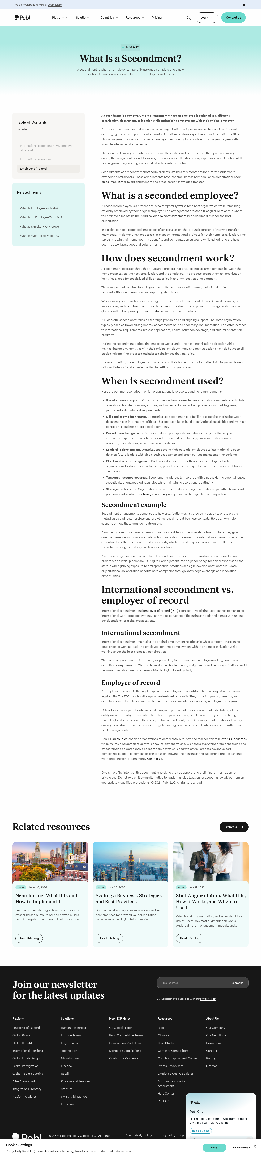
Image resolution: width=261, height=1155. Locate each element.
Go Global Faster (120, 1027)
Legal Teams (69, 1043)
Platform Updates (24, 1096)
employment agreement (169, 216)
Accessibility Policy (139, 1135)
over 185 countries (234, 739)
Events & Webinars (170, 1066)
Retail (65, 1073)
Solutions (82, 17)
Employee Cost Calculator (175, 1073)
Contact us (233, 17)
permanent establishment (154, 311)
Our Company (215, 1027)
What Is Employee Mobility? (39, 208)
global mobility (111, 182)
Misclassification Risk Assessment (172, 1083)
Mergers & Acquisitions (125, 1050)
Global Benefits (22, 1043)
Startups (66, 1089)
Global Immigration (25, 1066)
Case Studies (166, 1043)
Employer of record (33, 168)
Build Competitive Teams (126, 1035)
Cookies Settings (240, 1147)
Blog (161, 1027)
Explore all (231, 827)
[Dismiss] (244, 4)
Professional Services (75, 1081)
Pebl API (163, 1101)
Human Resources (73, 1027)
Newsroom (213, 1043)
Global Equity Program (27, 1058)
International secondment (37, 159)
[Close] (255, 1146)
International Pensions (27, 1050)
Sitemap (211, 1066)
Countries (107, 17)
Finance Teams (71, 1035)
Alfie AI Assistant (23, 1081)
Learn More (55, 5)
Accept (214, 1147)
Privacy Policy (208, 999)
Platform (58, 17)
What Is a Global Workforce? (39, 226)
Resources (133, 17)
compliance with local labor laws (147, 306)
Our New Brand (216, 1035)
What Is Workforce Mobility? (39, 236)
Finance (66, 1066)
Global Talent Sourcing (27, 1073)
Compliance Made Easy (125, 1043)
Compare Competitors (173, 1050)
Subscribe (237, 983)
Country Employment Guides (177, 1058)
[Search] (188, 17)
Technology (69, 1050)
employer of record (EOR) (160, 610)
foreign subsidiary (155, 494)
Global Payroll (21, 1035)
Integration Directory (26, 1089)
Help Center (166, 1093)
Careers (211, 1050)
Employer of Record (26, 1027)
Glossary (163, 1035)
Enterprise (68, 1104)
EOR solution (119, 739)
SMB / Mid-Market (74, 1096)
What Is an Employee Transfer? (41, 217)
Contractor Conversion (125, 1058)
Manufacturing (71, 1058)
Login (204, 17)
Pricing (157, 17)
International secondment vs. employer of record (47, 147)
